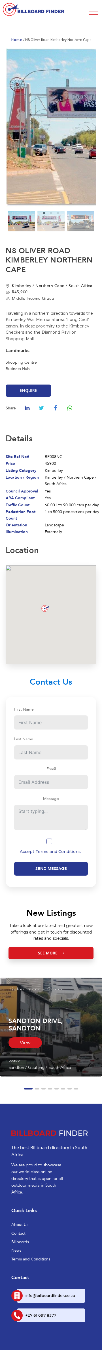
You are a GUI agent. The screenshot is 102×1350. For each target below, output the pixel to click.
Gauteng (36, 1067)
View (25, 1042)
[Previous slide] (14, 128)
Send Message (51, 868)
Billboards (20, 1242)
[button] (28, 1088)
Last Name (23, 739)
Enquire (28, 390)
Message (51, 798)
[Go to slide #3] (80, 221)
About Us (19, 1224)
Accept (50, 851)
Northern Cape (50, 285)
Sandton (16, 1067)
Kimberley (21, 285)
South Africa (80, 285)
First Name (24, 709)
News (16, 1250)
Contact (18, 1233)
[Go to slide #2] (51, 221)
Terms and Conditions (58, 851)
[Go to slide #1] (21, 221)
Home (16, 39)
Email (51, 769)
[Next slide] (88, 128)
